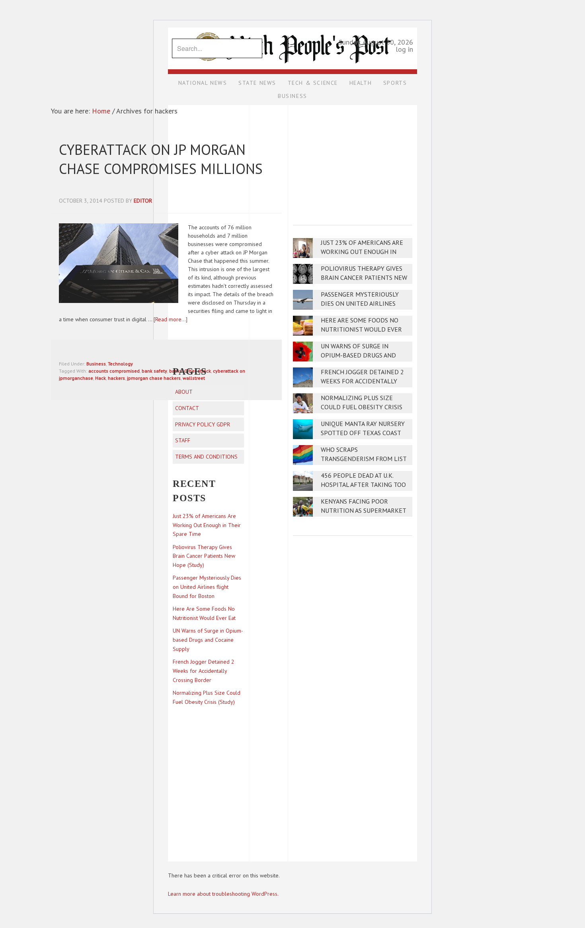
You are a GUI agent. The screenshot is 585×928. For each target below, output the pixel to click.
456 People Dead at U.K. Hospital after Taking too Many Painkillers (363, 484)
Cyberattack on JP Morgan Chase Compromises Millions (161, 159)
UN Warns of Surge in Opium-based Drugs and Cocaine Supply (358, 355)
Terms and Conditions (206, 456)
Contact (187, 408)
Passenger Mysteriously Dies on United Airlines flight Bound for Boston (362, 303)
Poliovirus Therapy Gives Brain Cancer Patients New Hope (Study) (364, 277)
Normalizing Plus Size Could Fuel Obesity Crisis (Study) (361, 407)
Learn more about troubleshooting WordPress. (223, 893)
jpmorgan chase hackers (154, 378)
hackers (116, 378)
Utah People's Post (292, 27)
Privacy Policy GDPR (202, 424)
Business (96, 364)
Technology (120, 364)
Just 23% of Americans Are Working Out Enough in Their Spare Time (362, 251)
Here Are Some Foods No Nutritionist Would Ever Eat (361, 329)
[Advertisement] (352, 159)
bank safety (154, 371)
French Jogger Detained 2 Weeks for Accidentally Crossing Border (362, 381)
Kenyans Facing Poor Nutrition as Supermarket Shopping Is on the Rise (363, 510)
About (184, 391)
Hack (100, 378)
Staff (182, 440)
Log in (404, 49)
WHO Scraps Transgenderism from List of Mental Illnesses (363, 458)
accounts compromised (114, 371)
